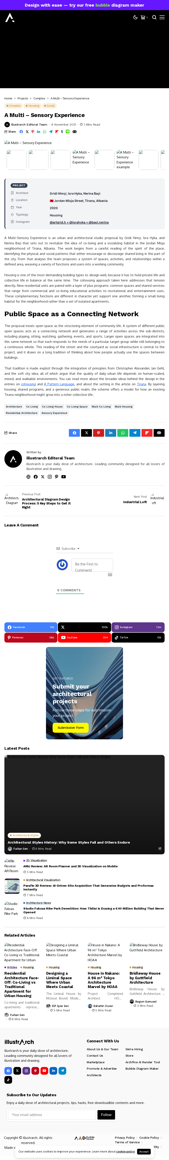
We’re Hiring (134, 1049)
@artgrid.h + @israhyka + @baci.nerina (79, 222)
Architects (94, 1075)
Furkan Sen (20, 848)
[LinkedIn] (53, 1071)
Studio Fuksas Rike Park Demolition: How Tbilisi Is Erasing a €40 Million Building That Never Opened (93, 910)
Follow (106, 1115)
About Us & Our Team (102, 1049)
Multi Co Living (101, 406)
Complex (39, 98)
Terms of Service (127, 1142)
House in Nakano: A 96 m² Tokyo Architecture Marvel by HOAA (104, 980)
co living (32, 406)
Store (129, 1055)
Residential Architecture (21, 413)
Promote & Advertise (102, 1068)
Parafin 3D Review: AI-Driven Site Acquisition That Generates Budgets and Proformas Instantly (88, 887)
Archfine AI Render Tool (142, 1062)
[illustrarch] (9, 17)
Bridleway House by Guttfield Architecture (145, 978)
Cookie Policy (149, 1137)
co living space (77, 406)
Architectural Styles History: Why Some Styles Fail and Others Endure (69, 842)
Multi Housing (123, 406)
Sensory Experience (54, 413)
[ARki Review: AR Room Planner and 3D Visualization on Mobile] (12, 866)
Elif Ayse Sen (60, 1006)
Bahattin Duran (103, 1006)
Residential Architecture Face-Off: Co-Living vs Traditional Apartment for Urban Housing (21, 984)
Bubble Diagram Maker (142, 1068)
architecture (14, 406)
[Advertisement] (84, 57)
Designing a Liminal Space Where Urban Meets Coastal (59, 980)
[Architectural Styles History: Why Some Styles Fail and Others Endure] (84, 804)
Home (8, 98)
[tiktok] (8, 1080)
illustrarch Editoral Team (29, 124)
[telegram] (62, 1071)
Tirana (141, 384)
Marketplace (95, 1062)
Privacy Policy (124, 1137)
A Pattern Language (59, 384)
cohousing (28, 384)
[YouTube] (44, 1071)
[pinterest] (35, 1071)
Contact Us (95, 1055)
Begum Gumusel (146, 1001)
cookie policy (125, 1151)
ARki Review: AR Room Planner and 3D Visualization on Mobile (70, 866)
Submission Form (71, 728)
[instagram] (26, 1071)
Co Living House (52, 406)
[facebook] (8, 1071)
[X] (17, 1071)
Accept (144, 1151)
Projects (23, 98)
